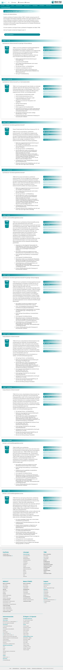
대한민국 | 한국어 (26, 643)
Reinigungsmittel (26, 589)
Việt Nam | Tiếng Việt (27, 648)
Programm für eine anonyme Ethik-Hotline (10, 636)
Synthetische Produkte (48, 566)
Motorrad (25, 571)
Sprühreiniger (25, 590)
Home (10, 668)
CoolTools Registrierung (7, 555)
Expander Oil (5, 590)
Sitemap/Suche (46, 584)
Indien (4, 649)
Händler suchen (27, 5)
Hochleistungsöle (47, 567)
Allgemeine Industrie (27, 567)
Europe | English (26, 625)
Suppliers (4, 630)
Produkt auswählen (9, 34)
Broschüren (46, 590)
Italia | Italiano (25, 631)
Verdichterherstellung (27, 560)
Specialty (5, 589)
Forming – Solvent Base (7, 598)
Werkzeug (25, 576)
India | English (25, 640)
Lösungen (2, 5)
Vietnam (4, 654)
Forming (4, 593)
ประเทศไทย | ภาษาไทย (27, 646)
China (4, 646)
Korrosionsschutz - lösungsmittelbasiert (9, 604)
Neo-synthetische (47, 563)
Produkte (7, 5)
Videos (45, 602)
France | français (26, 630)
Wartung (24, 595)
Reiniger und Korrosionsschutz (28, 599)
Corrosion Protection (7, 599)
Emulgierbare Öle (47, 561)
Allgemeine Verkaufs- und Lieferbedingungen (10, 637)
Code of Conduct (6, 633)
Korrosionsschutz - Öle (7, 602)
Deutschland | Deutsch (27, 627)
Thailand (4, 652)
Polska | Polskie (26, 633)
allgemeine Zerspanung (27, 568)
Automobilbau (25, 557)
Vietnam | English (26, 649)
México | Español (26, 623)
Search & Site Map (23, 668)
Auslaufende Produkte (48, 573)
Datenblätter (46, 558)
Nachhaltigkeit (35, 5)
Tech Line (45, 586)
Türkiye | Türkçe (26, 634)
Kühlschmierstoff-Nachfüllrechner (49, 599)
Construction (25, 561)
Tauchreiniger (25, 592)
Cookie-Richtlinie (6, 639)
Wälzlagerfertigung (26, 558)
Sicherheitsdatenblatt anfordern (51, 47)
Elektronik (25, 564)
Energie (24, 566)
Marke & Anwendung (47, 554)
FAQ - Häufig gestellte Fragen (49, 587)
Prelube (4, 592)
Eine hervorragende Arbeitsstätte (8, 623)
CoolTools (14, 2)
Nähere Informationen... (49, 58)
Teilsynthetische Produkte (48, 564)
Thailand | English (26, 645)
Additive (45, 571)
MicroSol (45, 560)
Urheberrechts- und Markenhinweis (9, 643)
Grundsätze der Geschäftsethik (8, 628)
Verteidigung (25, 563)
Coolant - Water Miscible (7, 607)
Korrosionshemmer (27, 596)
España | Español (26, 628)
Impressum (5, 642)
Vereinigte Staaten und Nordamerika (9, 651)
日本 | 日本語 (25, 642)
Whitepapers (46, 595)
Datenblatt (47, 50)
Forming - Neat (5, 596)
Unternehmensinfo (19, 5)
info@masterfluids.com (16, 668)
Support (12, 5)
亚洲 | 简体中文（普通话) (27, 637)
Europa (4, 648)
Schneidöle (46, 569)
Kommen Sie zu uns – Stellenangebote (9, 621)
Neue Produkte (46, 557)
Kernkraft (25, 573)
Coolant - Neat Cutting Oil (7, 608)
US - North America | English (28, 620)
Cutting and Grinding (6, 605)
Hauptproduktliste (47, 601)
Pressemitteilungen (47, 596)
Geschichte (5, 627)
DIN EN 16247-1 (49, 5)
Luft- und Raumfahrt (26, 555)
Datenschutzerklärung (7, 640)
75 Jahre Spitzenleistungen (5, 7)
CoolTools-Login (6, 554)
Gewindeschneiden (47, 570)
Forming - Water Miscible (7, 595)
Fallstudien (46, 134)
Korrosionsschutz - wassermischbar (9, 601)
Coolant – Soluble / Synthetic (8, 610)
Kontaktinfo (42, 5)
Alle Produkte (46, 555)
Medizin (24, 570)
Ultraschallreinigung (26, 593)
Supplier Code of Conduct (7, 634)
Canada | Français (26, 621)
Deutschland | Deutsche (24, 2)
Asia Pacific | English (27, 639)
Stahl (24, 574)
